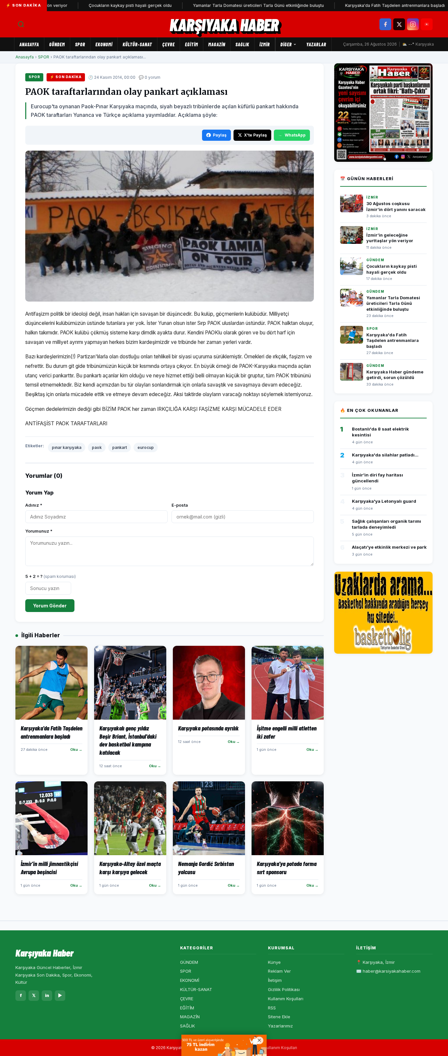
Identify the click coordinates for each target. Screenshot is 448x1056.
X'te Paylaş (255, 135)
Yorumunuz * (38, 531)
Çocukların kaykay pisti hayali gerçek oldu (106, 5)
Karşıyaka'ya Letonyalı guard (384, 501)
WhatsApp (295, 135)
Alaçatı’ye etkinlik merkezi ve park (389, 547)
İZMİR (264, 44)
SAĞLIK (242, 44)
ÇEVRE (168, 44)
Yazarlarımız (280, 1025)
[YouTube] (427, 24)
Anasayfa (29, 44)
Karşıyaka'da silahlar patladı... (385, 454)
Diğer (286, 44)
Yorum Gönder (50, 605)
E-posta (180, 505)
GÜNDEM (57, 44)
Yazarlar (316, 44)
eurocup (145, 447)
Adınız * (33, 505)
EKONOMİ (103, 44)
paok (97, 447)
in (47, 995)
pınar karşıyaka (66, 447)
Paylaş (220, 135)
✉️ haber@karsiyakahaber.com (388, 971)
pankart (119, 447)
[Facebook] (385, 24)
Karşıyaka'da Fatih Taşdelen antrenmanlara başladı (371, 5)
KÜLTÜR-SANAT (137, 44)
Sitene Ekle (279, 1016)
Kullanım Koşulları (285, 998)
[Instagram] (413, 24)
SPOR (80, 44)
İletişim (275, 980)
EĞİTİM (191, 44)
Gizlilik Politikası (284, 989)
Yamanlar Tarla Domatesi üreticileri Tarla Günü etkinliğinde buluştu (234, 5)
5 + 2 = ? (50, 576)
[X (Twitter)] (399, 24)
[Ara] (21, 24)
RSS (272, 1007)
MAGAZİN (216, 44)
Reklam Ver (279, 971)
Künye (274, 962)
